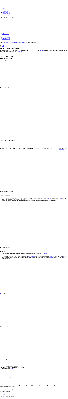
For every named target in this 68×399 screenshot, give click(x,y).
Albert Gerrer (5, 326)
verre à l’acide (60, 198)
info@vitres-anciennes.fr (5, 394)
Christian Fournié (3, 46)
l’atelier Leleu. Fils (41, 50)
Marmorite (1, 293)
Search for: (2, 17)
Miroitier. (49, 198)
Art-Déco (64, 256)
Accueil (5, 42)
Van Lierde (25, 42)
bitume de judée (61, 149)
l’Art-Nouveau (19, 51)
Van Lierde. (12, 368)
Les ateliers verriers (21, 42)
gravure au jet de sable (31, 256)
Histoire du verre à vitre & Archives (12, 42)
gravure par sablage (52, 256)
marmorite (51, 257)
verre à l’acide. (45, 253)
